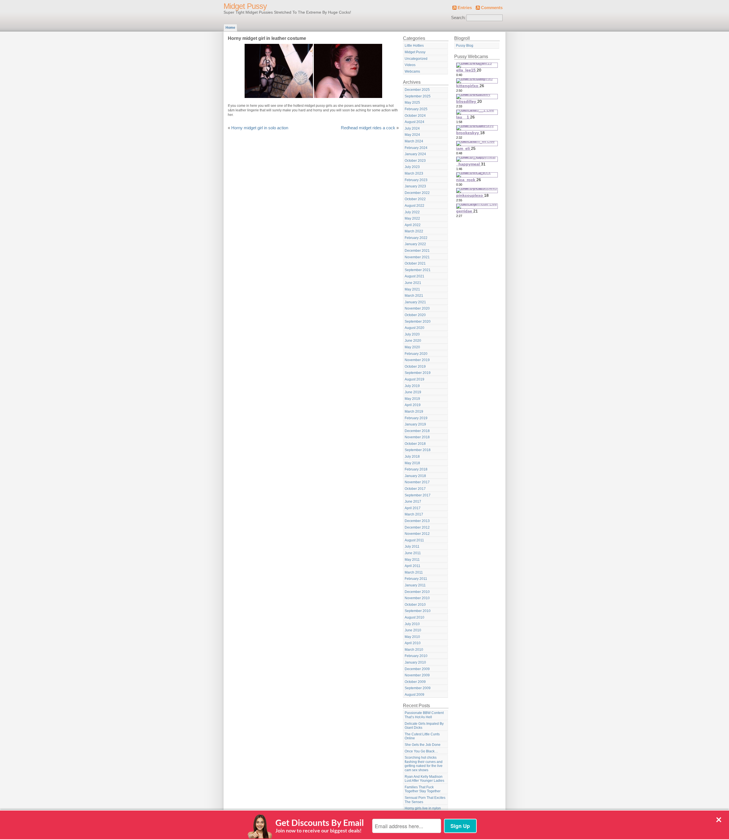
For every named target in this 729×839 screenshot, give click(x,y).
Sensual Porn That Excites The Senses (425, 800)
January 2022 (415, 244)
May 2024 (412, 135)
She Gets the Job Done (423, 745)
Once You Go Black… (421, 751)
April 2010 (413, 643)
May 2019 (412, 399)
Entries (465, 7)
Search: (458, 17)
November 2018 (417, 437)
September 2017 (418, 495)
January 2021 (415, 302)
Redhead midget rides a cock (368, 128)
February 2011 (416, 579)
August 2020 (414, 328)
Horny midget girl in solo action (259, 128)
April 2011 (412, 566)
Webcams (412, 71)
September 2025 (418, 96)
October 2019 (415, 367)
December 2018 (417, 431)
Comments (492, 7)
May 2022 (412, 218)
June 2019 (413, 392)
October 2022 (415, 199)
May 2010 (412, 637)
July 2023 (412, 167)
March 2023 (414, 173)
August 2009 (414, 695)
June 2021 (413, 283)
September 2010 (418, 611)
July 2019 (412, 386)
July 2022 (412, 212)
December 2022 (417, 193)
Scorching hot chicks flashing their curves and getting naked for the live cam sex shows (424, 764)
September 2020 (418, 322)
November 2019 (417, 360)
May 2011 (412, 560)
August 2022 (414, 206)
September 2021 (418, 270)
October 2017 (415, 489)
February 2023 (416, 180)
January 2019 (415, 424)
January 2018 (415, 476)
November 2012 (417, 534)
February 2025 (416, 109)
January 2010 (415, 662)
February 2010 (416, 656)
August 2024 (414, 122)
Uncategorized (416, 59)
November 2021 (417, 257)
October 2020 (415, 315)
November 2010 (417, 598)
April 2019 (413, 405)
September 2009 (418, 688)
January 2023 (415, 186)
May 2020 (412, 347)
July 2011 (412, 547)
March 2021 (414, 296)
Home (230, 28)
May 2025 (412, 103)
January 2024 (415, 154)
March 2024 (414, 141)
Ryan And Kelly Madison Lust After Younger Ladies (424, 779)
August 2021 (414, 276)
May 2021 (412, 289)
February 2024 (416, 148)
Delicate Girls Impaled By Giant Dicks (424, 726)
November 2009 (417, 675)
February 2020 (416, 354)
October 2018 (415, 444)
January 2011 (415, 585)
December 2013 (417, 521)
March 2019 (414, 412)
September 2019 (418, 373)
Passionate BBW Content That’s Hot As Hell (424, 715)
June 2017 (413, 502)
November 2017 (417, 482)
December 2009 (417, 669)
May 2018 (412, 463)
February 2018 (416, 469)
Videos (410, 65)
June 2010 (413, 630)
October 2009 (415, 682)
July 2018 (412, 457)
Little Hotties (414, 46)
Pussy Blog (464, 46)
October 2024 (415, 116)
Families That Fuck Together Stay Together (423, 789)
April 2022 (413, 225)
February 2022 (416, 238)
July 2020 (412, 334)
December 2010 (417, 592)
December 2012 (417, 527)
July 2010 (412, 624)
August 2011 (414, 540)
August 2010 (414, 617)
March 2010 (414, 650)
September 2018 (418, 450)
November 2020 (417, 308)
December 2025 (417, 90)
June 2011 (413, 553)
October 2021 (415, 263)
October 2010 (415, 605)
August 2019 (414, 379)
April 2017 (413, 508)
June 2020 (413, 341)
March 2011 (414, 572)
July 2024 (412, 128)
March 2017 (414, 514)
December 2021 (417, 251)
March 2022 (414, 231)
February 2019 (416, 418)
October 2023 (415, 161)
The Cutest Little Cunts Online (422, 736)
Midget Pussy (245, 6)
